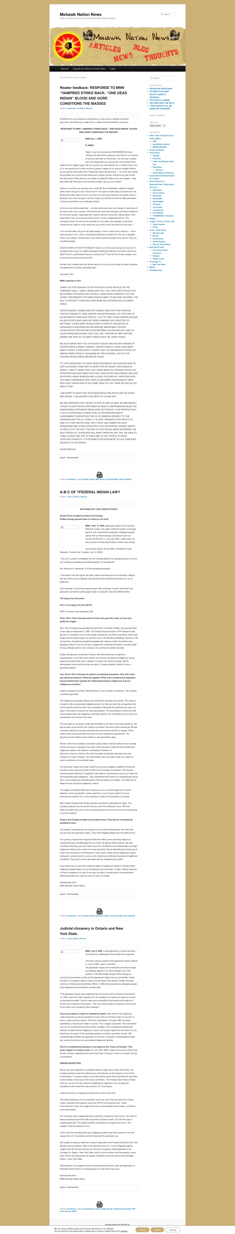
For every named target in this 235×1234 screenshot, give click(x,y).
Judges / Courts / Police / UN (162, 221)
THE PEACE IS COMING (160, 100)
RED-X (152, 267)
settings (124, 1231)
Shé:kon (89, 108)
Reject (157, 1229)
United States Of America (163, 172)
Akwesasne (157, 190)
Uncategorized (156, 270)
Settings (172, 1229)
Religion (156, 255)
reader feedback (125, 479)
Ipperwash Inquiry (102, 915)
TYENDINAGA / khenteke (163, 215)
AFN (154, 141)
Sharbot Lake (158, 258)
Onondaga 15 (155, 261)
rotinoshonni (158, 210)
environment (158, 238)
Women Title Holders (161, 244)
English (113, 68)
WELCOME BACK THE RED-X (162, 103)
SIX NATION (158, 213)
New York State (159, 264)
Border (155, 235)
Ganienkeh (157, 195)
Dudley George (89, 479)
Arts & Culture (159, 192)
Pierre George (65, 1211)
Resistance (71, 479)
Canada (156, 155)
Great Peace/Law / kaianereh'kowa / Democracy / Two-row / (162, 184)
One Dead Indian (111, 479)
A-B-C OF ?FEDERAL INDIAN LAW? (90, 491)
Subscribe (64, 68)
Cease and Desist (157, 150)
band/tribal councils (161, 144)
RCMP (74, 1211)
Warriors (159, 170)
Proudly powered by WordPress (117, 1224)
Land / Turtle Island (158, 230)
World (155, 227)
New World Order (157, 247)
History (153, 218)
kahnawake (157, 198)
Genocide (157, 158)
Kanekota (156, 204)
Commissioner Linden (91, 1209)
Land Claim (157, 207)
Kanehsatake (158, 201)
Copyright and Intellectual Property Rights (89, 68)
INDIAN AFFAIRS (160, 147)
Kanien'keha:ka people (122, 1209)
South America (159, 241)
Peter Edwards (129, 915)
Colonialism (155, 152)
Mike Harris (100, 479)
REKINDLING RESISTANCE (161, 88)
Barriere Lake (158, 233)
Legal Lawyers (159, 224)
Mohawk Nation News (81, 14)
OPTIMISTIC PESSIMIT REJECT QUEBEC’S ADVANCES (159, 94)
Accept (142, 1229)
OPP (133, 1209)
